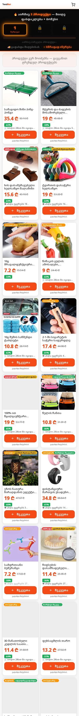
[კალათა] (73, 4)
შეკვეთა (23, 134)
